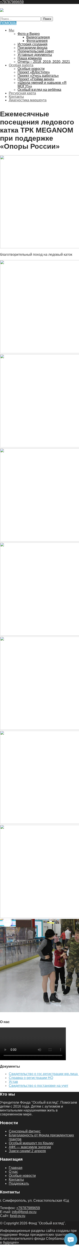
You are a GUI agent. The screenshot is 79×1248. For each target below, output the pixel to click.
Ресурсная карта (22, 93)
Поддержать (19, 1183)
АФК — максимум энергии (30, 1147)
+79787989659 (12, 2)
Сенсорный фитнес (25, 1131)
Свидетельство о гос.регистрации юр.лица (44, 1074)
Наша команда (30, 58)
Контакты (16, 96)
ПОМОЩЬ (8, 23)
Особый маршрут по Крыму (31, 1143)
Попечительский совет (36, 51)
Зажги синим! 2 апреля (27, 1151)
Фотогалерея (37, 41)
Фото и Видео (29, 34)
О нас (13, 1172)
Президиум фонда (32, 48)
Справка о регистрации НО (31, 1078)
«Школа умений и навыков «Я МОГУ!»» (42, 84)
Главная (15, 1168)
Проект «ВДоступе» (34, 72)
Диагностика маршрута (28, 100)
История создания (32, 44)
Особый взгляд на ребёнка (39, 89)
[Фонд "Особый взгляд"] (2, 10)
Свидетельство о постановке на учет (38, 1085)
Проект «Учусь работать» (38, 76)
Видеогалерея (38, 37)
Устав (13, 1082)
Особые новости (31, 69)
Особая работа (21, 65)
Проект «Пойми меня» (36, 79)
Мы (11, 30)
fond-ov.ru (17, 1216)
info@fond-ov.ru (24, 1212)
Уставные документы (35, 55)
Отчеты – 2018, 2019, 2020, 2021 (44, 62)
